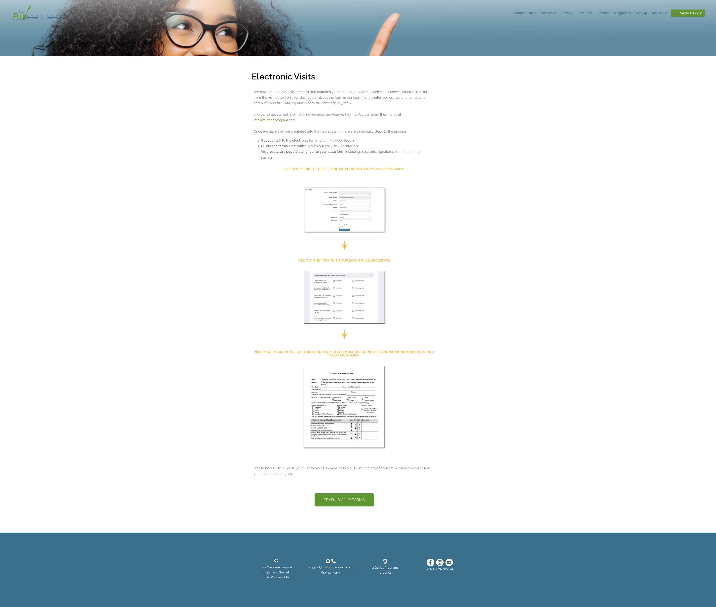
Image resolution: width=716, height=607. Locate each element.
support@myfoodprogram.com (331, 567)
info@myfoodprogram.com (275, 120)
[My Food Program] (37, 13)
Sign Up (641, 13)
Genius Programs (386, 567)
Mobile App (660, 13)
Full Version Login (688, 13)
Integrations (622, 13)
